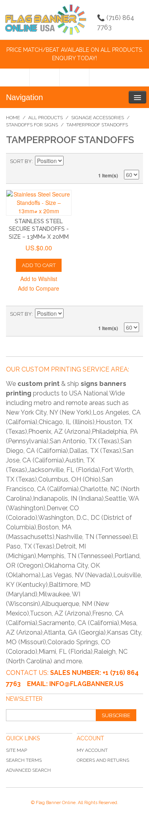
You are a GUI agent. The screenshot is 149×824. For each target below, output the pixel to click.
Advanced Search (28, 770)
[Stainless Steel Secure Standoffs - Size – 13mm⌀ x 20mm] (39, 203)
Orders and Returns (103, 760)
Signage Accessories (97, 117)
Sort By (21, 161)
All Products (45, 117)
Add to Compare (38, 288)
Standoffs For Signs (32, 125)
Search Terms (24, 760)
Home (13, 117)
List (133, 161)
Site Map (16, 750)
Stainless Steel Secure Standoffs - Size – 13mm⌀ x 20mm (39, 229)
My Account (92, 750)
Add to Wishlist (38, 279)
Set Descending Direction (71, 161)
